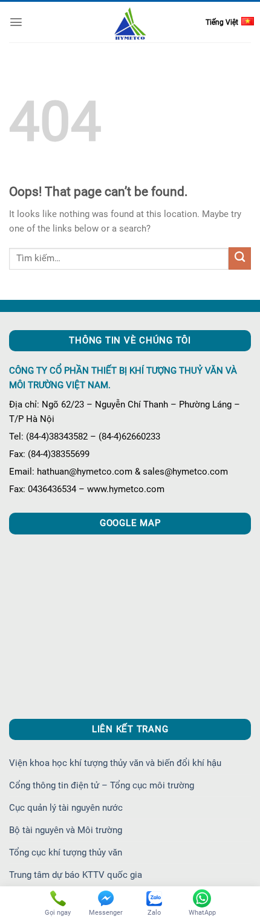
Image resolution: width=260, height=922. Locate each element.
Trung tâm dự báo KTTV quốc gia (75, 874)
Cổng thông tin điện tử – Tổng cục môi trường (101, 785)
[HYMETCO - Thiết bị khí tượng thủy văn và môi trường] (130, 23)
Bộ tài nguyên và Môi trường (65, 830)
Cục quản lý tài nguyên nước (66, 807)
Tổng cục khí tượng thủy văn (65, 852)
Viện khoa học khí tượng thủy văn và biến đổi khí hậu (115, 763)
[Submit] (240, 258)
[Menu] (16, 22)
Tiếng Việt (222, 22)
